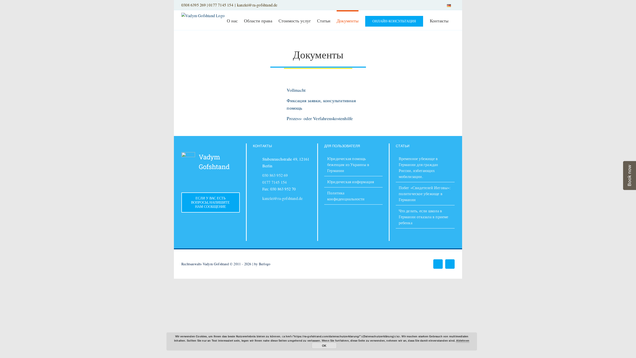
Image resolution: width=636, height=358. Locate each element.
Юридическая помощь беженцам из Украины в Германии (348, 164)
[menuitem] (449, 5)
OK (324, 345)
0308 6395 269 (193, 4)
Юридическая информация (350, 181)
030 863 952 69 (275, 175)
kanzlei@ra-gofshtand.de (257, 4)
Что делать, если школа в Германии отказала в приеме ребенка (423, 216)
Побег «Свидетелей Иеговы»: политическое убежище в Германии (425, 193)
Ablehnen (462, 340)
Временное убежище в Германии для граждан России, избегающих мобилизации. (418, 167)
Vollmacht (296, 90)
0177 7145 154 (221, 4)
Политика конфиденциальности (346, 195)
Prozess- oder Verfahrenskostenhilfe (320, 118)
